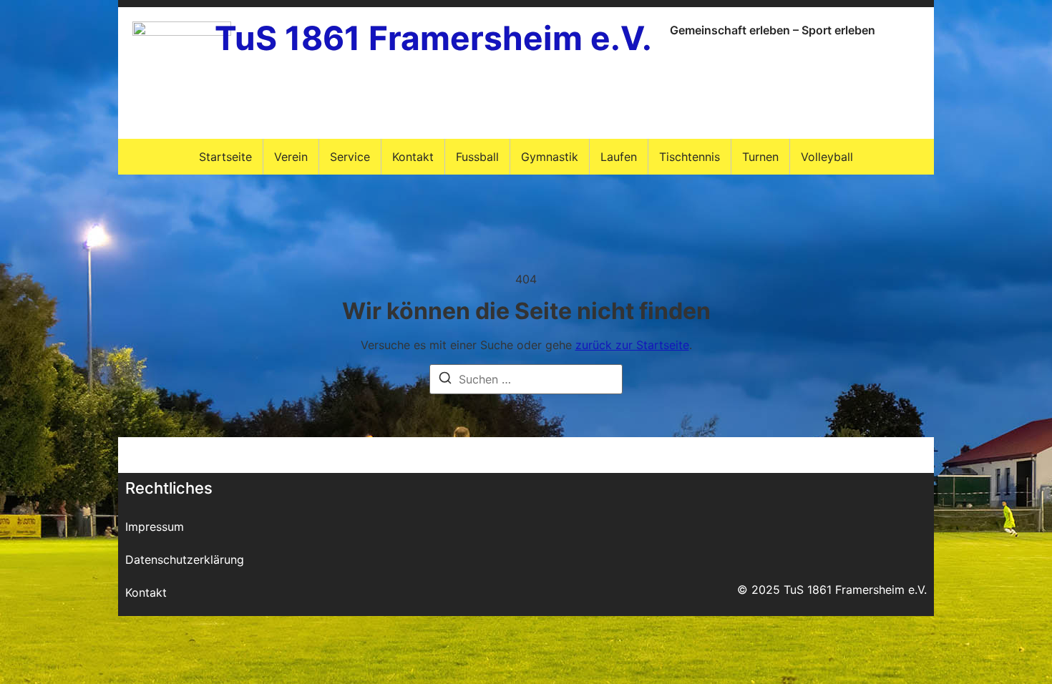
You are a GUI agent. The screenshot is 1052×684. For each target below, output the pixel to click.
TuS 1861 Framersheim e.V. (433, 38)
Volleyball (827, 157)
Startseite (225, 157)
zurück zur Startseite (632, 345)
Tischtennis (689, 157)
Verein (291, 157)
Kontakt (413, 157)
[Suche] (445, 380)
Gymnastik (549, 157)
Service (350, 157)
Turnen (760, 157)
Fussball (477, 157)
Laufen (618, 157)
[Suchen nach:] (526, 379)
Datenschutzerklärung (184, 559)
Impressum (154, 526)
